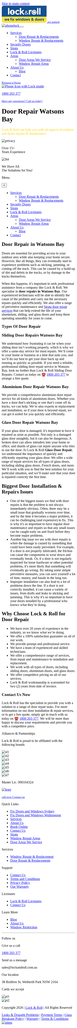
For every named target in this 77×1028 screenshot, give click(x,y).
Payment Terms (51, 1015)
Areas (14, 56)
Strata (14, 48)
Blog (22, 71)
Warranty (32, 1019)
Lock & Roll (34, 1007)
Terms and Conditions (25, 879)
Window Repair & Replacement (31, 856)
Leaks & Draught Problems (20, 1015)
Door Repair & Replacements (39, 36)
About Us (17, 67)
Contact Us (17, 830)
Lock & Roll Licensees (25, 52)
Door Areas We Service (35, 60)
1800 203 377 (56, 374)
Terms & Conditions (54, 1019)
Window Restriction (23, 927)
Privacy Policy (20, 883)
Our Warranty (19, 886)
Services (16, 33)
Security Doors (20, 44)
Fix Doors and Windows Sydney (32, 811)
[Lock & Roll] (24, 22)
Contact (15, 75)
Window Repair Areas (34, 63)
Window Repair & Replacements (41, 40)
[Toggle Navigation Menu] (22, 26)
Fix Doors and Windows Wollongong (35, 815)
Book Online (19, 827)
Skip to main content (16, 3)
